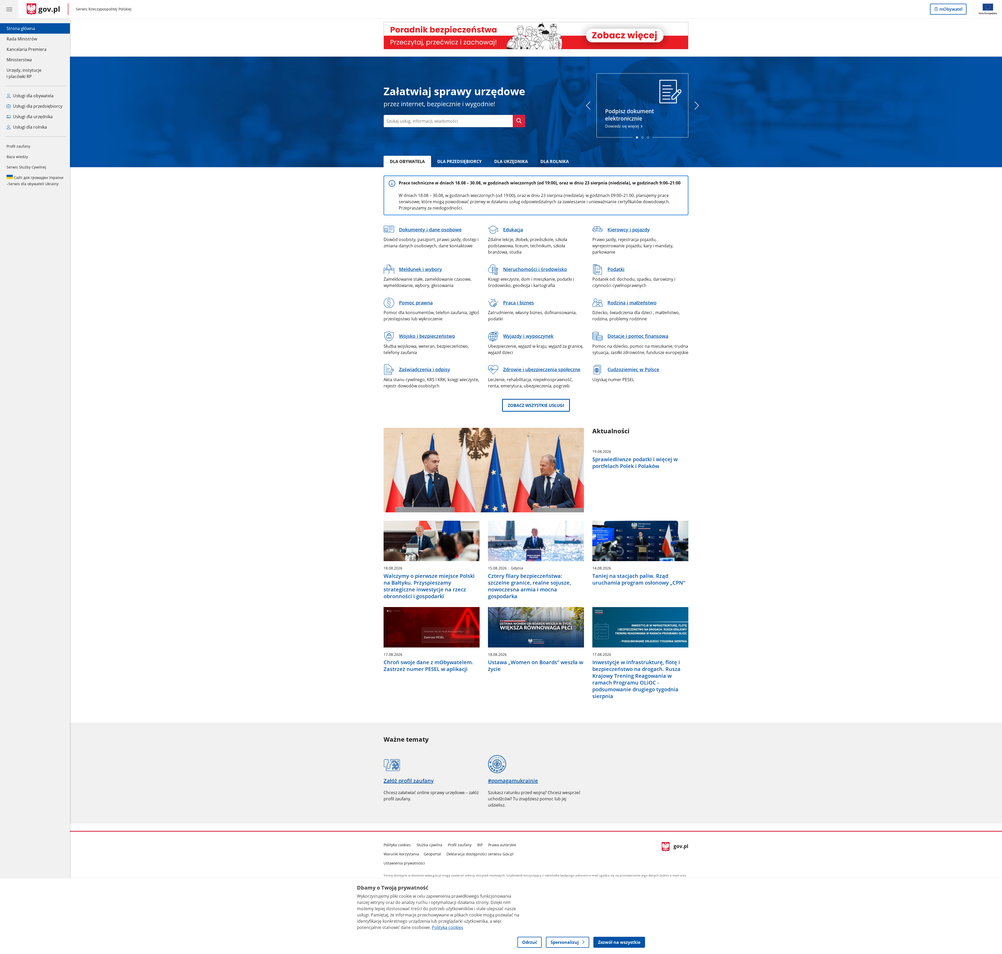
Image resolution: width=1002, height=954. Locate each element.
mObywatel (950, 10)
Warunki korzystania (401, 853)
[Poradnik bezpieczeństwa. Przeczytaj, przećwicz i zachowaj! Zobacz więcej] (536, 35)
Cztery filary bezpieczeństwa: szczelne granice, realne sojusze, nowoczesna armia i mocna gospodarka (529, 586)
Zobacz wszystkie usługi (536, 405)
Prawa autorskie (502, 844)
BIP (480, 844)
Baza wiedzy (17, 156)
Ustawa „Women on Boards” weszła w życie (535, 666)
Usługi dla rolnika (29, 127)
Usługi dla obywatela (32, 96)
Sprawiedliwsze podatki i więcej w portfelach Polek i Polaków (635, 463)
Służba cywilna (429, 844)
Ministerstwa (19, 60)
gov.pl (680, 853)
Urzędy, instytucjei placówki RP (24, 73)
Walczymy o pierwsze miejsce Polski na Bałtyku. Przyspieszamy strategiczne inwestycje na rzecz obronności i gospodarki (429, 586)
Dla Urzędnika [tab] (511, 161)
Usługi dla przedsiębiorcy (37, 106)
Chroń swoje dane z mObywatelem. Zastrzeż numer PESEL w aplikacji (428, 666)
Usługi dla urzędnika (32, 116)
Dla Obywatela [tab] (407, 161)
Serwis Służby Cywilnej (26, 167)
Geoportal (432, 853)
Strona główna (26, 28)
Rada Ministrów (22, 39)
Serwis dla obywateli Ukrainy (35, 180)
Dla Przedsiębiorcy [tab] (459, 161)
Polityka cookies (397, 844)
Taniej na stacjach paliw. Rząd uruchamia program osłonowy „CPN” (638, 579)
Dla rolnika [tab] (554, 161)
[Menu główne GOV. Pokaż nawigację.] (9, 9)
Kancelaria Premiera (26, 49)
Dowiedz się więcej (629, 118)
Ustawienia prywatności (404, 863)
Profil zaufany (18, 146)
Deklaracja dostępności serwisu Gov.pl (480, 853)
